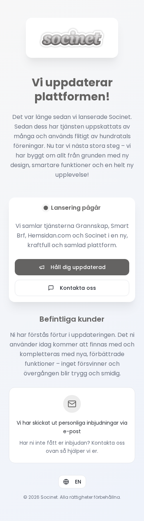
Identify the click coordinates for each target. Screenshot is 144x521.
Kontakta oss (78, 288)
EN (78, 481)
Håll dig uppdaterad (78, 267)
